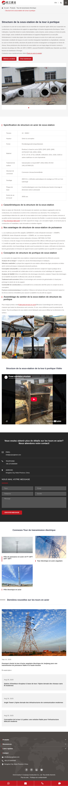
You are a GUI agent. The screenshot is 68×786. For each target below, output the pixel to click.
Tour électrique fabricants (12, 221)
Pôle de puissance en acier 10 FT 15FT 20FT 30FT (18, 558)
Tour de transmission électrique (26, 8)
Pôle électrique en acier (12, 590)
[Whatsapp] (8, 783)
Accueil (6, 8)
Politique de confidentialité (38, 777)
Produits (12, 8)
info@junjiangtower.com (11, 757)
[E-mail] (25, 783)
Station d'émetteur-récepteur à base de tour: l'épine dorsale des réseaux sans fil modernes (33, 684)
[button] (28, 107)
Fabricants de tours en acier (27, 304)
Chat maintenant (25, 59)
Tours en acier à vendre (34, 53)
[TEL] (42, 783)
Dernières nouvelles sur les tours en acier (28, 600)
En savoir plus (6, 670)
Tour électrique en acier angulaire (50, 561)
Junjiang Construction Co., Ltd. (32, 775)
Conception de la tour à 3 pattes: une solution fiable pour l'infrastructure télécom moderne (31, 720)
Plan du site (24, 777)
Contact (5, 753)
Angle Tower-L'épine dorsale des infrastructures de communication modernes (33, 702)
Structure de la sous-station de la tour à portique (20, 10)
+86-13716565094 (10, 760)
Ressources (7, 744)
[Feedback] (59, 783)
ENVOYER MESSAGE (12, 512)
